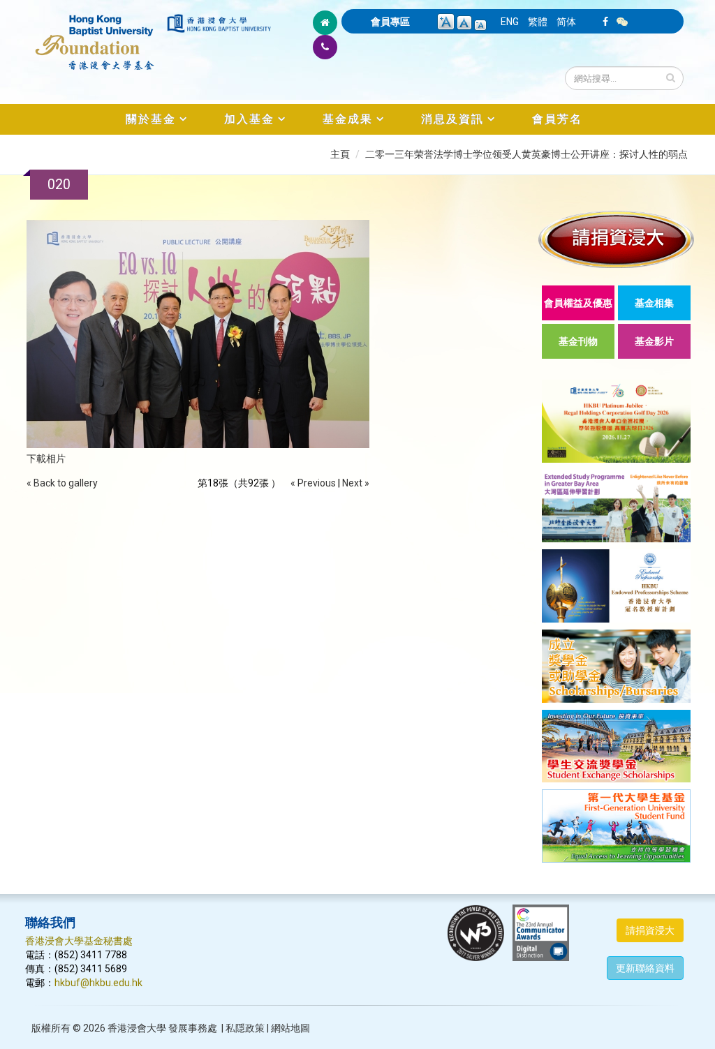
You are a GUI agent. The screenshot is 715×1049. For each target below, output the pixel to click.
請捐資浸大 (650, 930)
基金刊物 (578, 341)
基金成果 (348, 119)
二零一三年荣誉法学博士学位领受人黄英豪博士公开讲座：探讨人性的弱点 (526, 154)
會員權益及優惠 (578, 302)
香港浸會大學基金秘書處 (79, 940)
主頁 (340, 154)
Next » (355, 483)
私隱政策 (245, 1028)
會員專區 (390, 21)
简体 (566, 21)
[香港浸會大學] (219, 23)
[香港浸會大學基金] (95, 35)
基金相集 (654, 302)
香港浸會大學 (137, 1028)
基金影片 (654, 341)
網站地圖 (290, 1028)
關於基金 (151, 119)
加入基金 (249, 119)
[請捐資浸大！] (616, 239)
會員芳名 (557, 119)
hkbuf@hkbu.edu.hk (98, 982)
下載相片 (46, 458)
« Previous (313, 483)
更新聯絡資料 (645, 968)
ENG (510, 21)
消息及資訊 (452, 119)
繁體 (537, 21)
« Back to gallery (62, 483)
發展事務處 (192, 1028)
